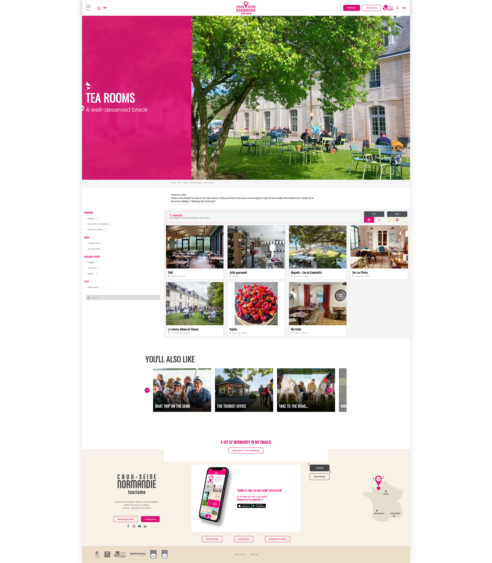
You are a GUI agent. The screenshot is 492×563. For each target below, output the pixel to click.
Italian (92, 273)
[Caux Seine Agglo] (120, 554)
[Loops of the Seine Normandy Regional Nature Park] (98, 554)
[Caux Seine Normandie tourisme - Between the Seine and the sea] (246, 7)
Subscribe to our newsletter (246, 450)
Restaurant (95, 287)
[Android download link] (259, 506)
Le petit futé (95, 243)
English (93, 262)
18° (105, 8)
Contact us (150, 519)
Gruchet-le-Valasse (99, 224)
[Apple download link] (244, 506)
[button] (397, 8)
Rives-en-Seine (97, 229)
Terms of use (239, 554)
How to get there (125, 519)
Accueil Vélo (95, 248)
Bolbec (93, 218)
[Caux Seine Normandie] (136, 484)
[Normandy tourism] (138, 554)
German (93, 268)
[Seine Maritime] (107, 554)
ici (262, 499)
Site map (254, 554)
